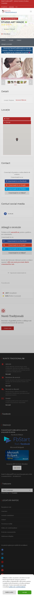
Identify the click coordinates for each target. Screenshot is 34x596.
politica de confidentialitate (17, 587)
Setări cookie (9, 592)
